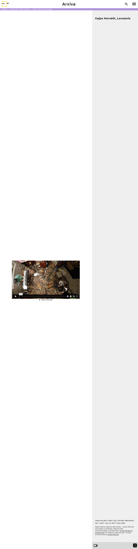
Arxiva (69, 4)
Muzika (5, 9)
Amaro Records (113, 534)
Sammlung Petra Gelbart (20, 9)
